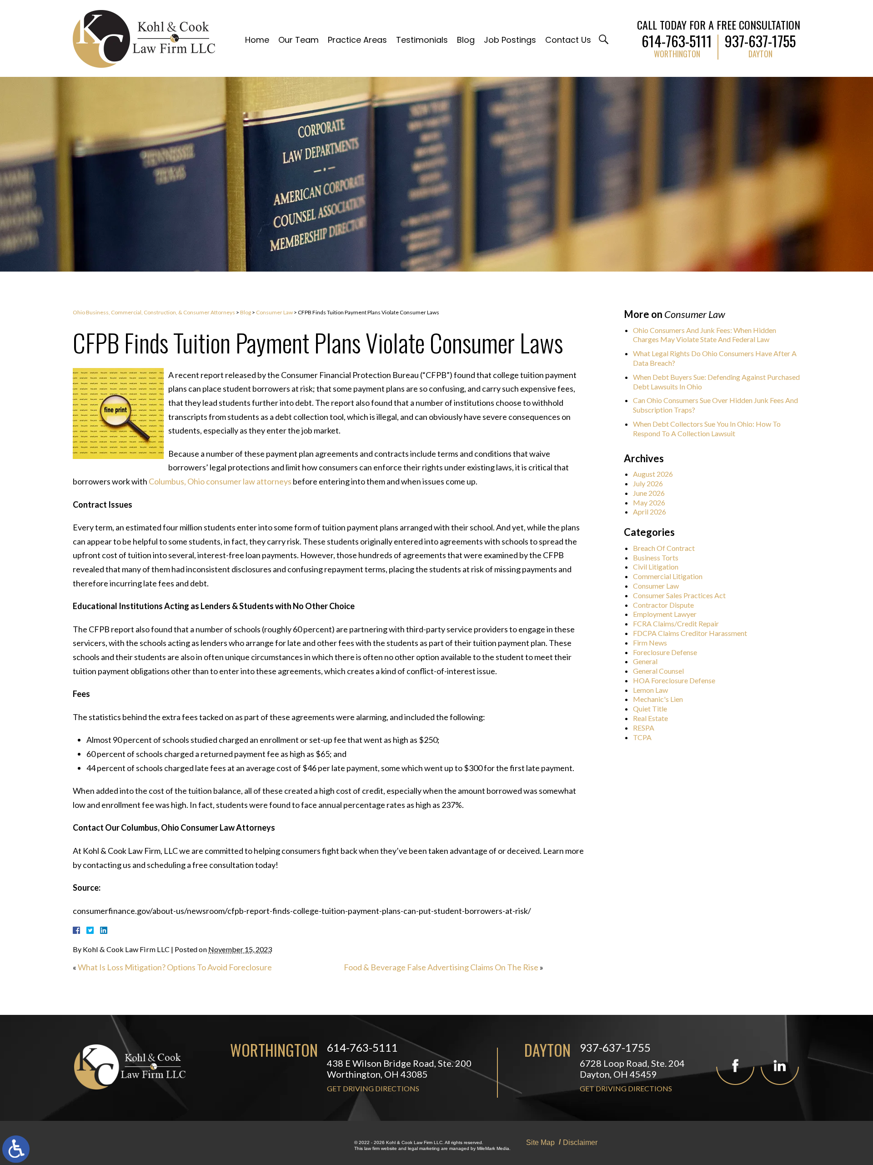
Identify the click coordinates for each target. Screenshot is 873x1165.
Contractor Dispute (663, 604)
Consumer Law (274, 312)
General (645, 661)
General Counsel (658, 670)
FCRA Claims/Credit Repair (676, 623)
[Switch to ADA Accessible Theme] (16, 1149)
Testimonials (422, 39)
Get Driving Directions (373, 1088)
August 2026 (653, 473)
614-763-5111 (677, 39)
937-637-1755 (760, 39)
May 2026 (649, 502)
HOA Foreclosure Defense (674, 680)
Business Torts (655, 557)
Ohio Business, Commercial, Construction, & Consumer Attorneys (154, 312)
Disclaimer (580, 1142)
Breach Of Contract (664, 548)
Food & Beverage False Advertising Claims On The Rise (441, 967)
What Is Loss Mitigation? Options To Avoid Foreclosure (175, 967)
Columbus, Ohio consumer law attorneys (220, 481)
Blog (466, 39)
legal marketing (424, 1148)
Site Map (540, 1142)
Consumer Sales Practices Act (679, 595)
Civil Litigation (655, 566)
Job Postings (510, 39)
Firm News (650, 642)
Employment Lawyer (665, 614)
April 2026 (649, 511)
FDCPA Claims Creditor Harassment (690, 633)
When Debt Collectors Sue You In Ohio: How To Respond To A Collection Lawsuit (707, 428)
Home (257, 39)
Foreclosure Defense (665, 652)
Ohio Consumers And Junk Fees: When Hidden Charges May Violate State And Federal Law (704, 335)
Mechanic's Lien (658, 699)
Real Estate (650, 718)
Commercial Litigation (667, 576)
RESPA (643, 727)
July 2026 (648, 483)
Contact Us (568, 39)
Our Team (298, 39)
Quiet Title (650, 708)
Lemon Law (650, 690)
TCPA (642, 737)
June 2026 (649, 493)
